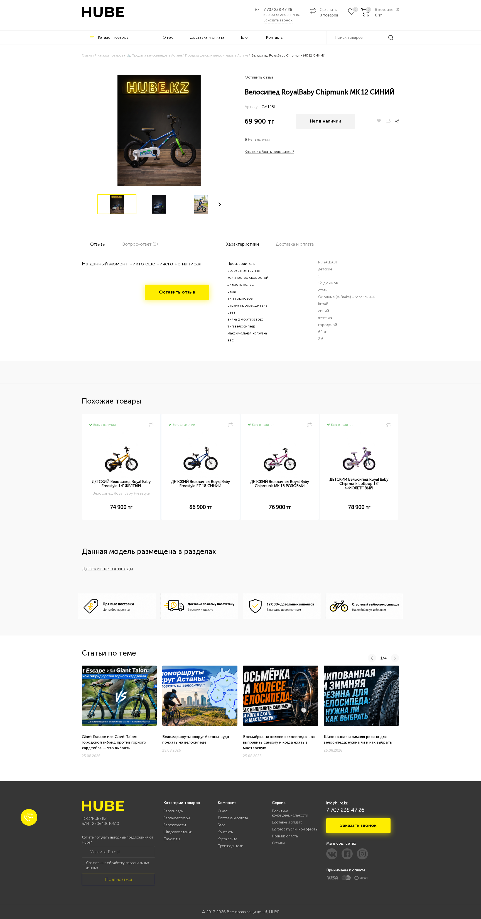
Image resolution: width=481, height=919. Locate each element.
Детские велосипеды (107, 569)
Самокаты (171, 839)
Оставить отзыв (259, 77)
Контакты (274, 37)
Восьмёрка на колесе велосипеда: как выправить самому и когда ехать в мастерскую (279, 742)
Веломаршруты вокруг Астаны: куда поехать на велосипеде (195, 739)
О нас (168, 37)
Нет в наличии (325, 121)
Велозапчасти (174, 825)
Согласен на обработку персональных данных (117, 865)
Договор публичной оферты (295, 829)
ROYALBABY (328, 262)
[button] (29, 817)
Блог (245, 37)
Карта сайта (227, 839)
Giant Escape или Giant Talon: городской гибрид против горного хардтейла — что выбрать (114, 742)
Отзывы (278, 843)
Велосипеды (173, 811)
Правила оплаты (285, 836)
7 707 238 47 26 (278, 9)
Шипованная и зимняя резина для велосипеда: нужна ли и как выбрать (358, 739)
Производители (230, 846)
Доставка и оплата (207, 37)
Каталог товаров (113, 37)
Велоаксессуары (176, 818)
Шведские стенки (177, 832)
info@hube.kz (337, 803)
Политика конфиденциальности (290, 813)
